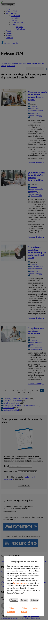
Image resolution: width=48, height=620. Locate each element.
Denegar (24, 600)
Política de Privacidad (11, 610)
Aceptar (14, 600)
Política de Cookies (24, 610)
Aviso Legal (35, 609)
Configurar (34, 600)
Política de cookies (20, 583)
